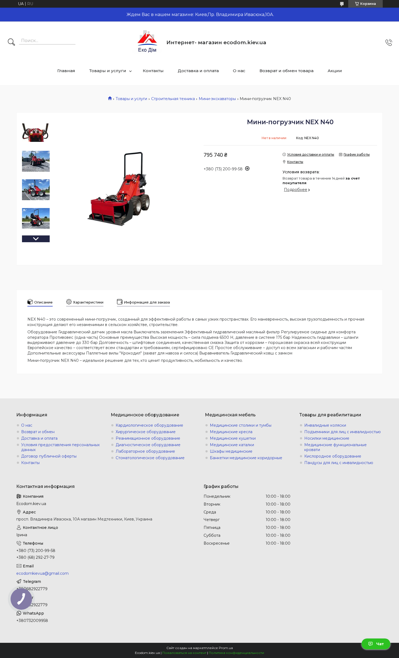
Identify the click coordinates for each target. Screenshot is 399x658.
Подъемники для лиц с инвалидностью (342, 431)
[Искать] (11, 42)
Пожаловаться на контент (184, 653)
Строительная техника (173, 98)
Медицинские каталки (232, 444)
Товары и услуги (107, 70)
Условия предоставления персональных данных (60, 447)
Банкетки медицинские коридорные (246, 457)
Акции (335, 70)
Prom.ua (226, 648)
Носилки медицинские (326, 438)
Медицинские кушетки (233, 438)
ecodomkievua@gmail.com (42, 573)
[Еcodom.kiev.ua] (147, 42)
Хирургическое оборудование (146, 431)
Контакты (153, 70)
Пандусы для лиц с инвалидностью (338, 462)
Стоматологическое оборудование (150, 457)
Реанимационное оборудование (148, 438)
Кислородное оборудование (332, 456)
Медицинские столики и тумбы (240, 425)
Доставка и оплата (198, 70)
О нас (239, 70)
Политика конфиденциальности (236, 653)
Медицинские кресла (231, 431)
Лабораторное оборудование (145, 451)
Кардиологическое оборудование (149, 425)
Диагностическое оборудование (148, 444)
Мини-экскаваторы (217, 98)
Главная (66, 70)
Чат (380, 643)
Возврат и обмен (38, 431)
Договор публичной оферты (49, 456)
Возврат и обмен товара (286, 70)
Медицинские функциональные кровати (335, 447)
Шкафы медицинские (231, 451)
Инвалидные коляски (325, 425)
